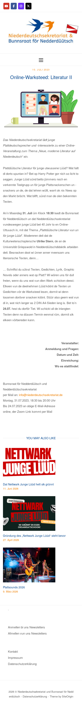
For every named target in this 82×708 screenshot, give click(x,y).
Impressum (15, 657)
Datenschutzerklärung (22, 664)
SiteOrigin (67, 696)
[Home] (41, 50)
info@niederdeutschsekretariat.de (40, 395)
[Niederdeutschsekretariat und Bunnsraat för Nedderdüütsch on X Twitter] (28, 6)
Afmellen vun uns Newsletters (27, 633)
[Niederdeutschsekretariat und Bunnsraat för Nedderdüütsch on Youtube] (6, 6)
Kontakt (13, 651)
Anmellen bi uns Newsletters (26, 627)
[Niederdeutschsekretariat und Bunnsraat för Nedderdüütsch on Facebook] (14, 6)
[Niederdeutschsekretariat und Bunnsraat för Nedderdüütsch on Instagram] (21, 6)
